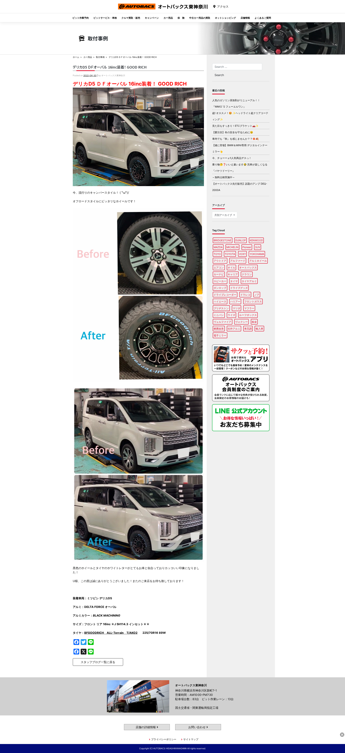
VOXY (242, 253)
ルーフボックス (248, 314)
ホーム (76, 57)
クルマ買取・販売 (130, 17)
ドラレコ (245, 294)
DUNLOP (240, 240)
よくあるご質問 (263, 17)
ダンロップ (220, 287)
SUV (257, 247)
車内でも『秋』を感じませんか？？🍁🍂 (235, 138)
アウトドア (220, 260)
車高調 (248, 328)
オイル (231, 267)
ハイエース (220, 301)
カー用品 (168, 17)
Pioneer (246, 247)
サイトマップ (190, 739)
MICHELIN (232, 247)
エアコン (219, 267)
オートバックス (248, 267)
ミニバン (219, 314)
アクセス (223, 6)
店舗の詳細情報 (146, 727)
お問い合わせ (197, 727)
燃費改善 (219, 328)
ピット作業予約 (80, 17)
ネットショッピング (225, 17)
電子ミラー (220, 335)
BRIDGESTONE (222, 240)
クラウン (247, 274)
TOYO (217, 253)
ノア (256, 294)
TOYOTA (230, 253)
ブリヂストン (221, 308)
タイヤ (234, 281)
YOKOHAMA (257, 253)
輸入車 (259, 328)
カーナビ (219, 274)
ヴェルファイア (222, 321)
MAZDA (218, 247)
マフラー (249, 308)
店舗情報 (245, 17)
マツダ (236, 308)
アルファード (237, 260)
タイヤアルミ (249, 281)
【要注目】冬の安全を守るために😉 (232, 132)
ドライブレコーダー (225, 294)
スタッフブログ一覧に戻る (98, 662)
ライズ (231, 314)
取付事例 (100, 57)
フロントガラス (253, 301)
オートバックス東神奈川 (163, 9)
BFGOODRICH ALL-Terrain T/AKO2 (110, 633)
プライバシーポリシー (163, 739)
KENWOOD (256, 240)
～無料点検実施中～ (223, 177)
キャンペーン (152, 17)
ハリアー (235, 301)
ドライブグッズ (239, 287)
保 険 (181, 17)
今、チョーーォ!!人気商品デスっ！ (231, 157)
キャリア (233, 274)
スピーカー (220, 281)
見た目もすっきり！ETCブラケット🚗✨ (235, 125)
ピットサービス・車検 (105, 17)
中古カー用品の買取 (199, 17)
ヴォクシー (241, 321)
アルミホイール (258, 260)
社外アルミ (234, 328)
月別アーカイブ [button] (223, 214)
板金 (254, 321)
